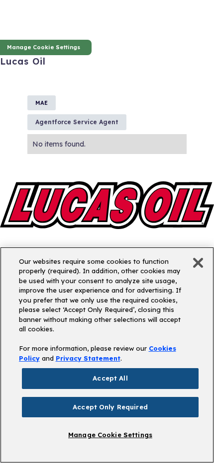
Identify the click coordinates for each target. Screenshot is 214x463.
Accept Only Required (110, 407)
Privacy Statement (88, 358)
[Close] (198, 263)
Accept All (110, 378)
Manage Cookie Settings (110, 435)
